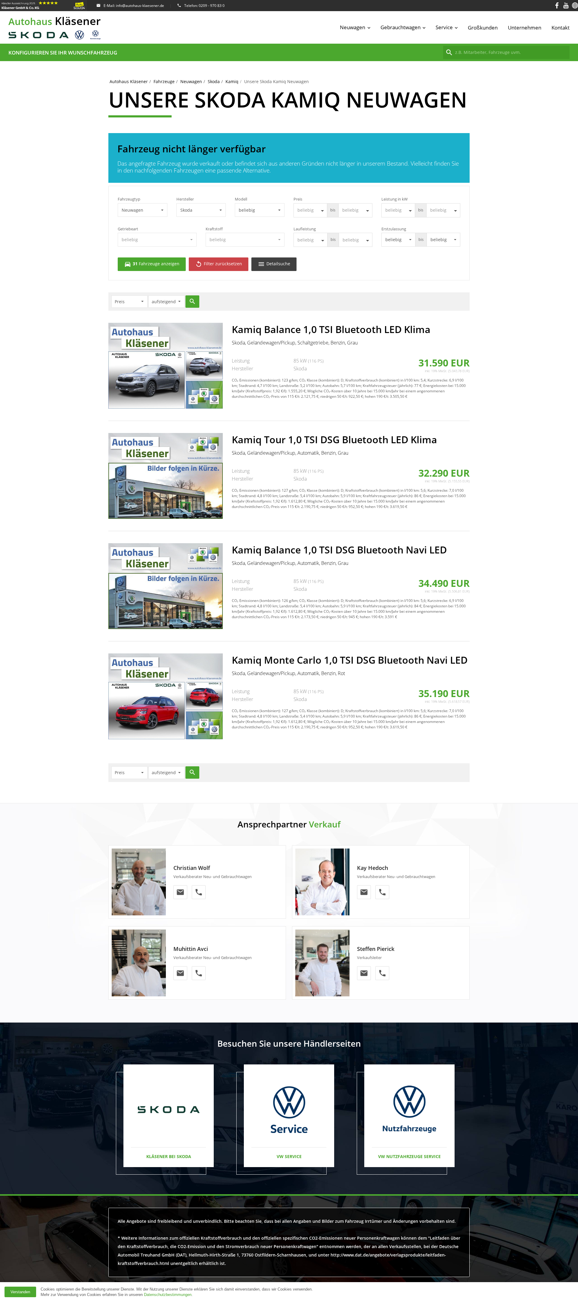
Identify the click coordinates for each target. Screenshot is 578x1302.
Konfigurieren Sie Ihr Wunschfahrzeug (62, 52)
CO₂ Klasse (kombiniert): (319, 380)
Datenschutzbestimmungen (167, 1294)
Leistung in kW (394, 199)
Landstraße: (289, 385)
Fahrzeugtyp (129, 199)
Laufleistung (305, 229)
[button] (142, 210)
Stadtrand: (247, 385)
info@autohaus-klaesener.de (140, 5)
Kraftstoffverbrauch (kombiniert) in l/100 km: (382, 380)
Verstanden (20, 1292)
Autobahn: (331, 385)
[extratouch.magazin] (575, 5)
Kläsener (54, 20)
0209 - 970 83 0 (212, 5)
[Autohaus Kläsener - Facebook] (557, 5)
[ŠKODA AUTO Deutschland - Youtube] (566, 5)
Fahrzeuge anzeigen (151, 264)
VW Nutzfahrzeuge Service (409, 1156)
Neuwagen (352, 27)
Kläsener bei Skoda (168, 1156)
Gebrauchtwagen (401, 27)
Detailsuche (274, 264)
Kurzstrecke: (437, 380)
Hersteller (185, 199)
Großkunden (483, 27)
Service (444, 27)
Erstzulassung (393, 229)
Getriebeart (128, 229)
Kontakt (561, 27)
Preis (298, 199)
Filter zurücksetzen (218, 264)
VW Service (289, 1156)
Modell (241, 199)
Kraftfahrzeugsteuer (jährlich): (388, 385)
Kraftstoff (214, 229)
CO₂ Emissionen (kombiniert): (256, 380)
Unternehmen (524, 27)
